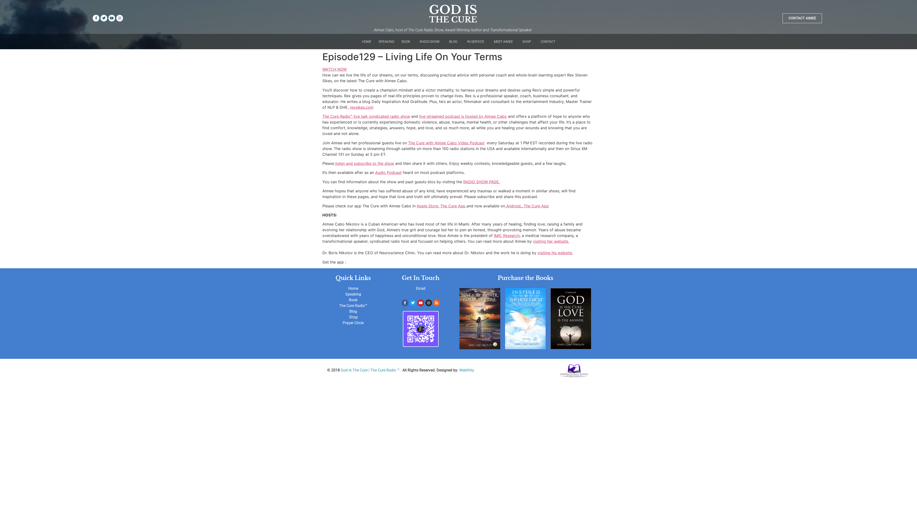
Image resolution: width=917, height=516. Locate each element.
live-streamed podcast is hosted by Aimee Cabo (463, 116)
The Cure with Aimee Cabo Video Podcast (446, 142)
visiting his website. (555, 252)
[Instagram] (119, 18)
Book (406, 41)
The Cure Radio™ (353, 305)
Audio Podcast (388, 172)
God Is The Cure (354, 370)
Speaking (387, 41)
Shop (526, 41)
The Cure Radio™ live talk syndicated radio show (366, 116)
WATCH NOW (334, 69)
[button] (407, 41)
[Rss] (436, 303)
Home (366, 41)
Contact (548, 41)
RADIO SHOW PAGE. (481, 181)
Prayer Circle (353, 323)
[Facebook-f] (96, 18)
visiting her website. (551, 241)
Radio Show (430, 41)
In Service (475, 41)
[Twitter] (104, 18)
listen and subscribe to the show (364, 163)
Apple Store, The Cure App (442, 206)
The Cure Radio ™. (385, 370)
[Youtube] (111, 18)
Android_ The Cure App (527, 206)
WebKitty (466, 370)
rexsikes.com (361, 107)
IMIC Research (507, 235)
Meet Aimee (503, 41)
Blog (453, 41)
